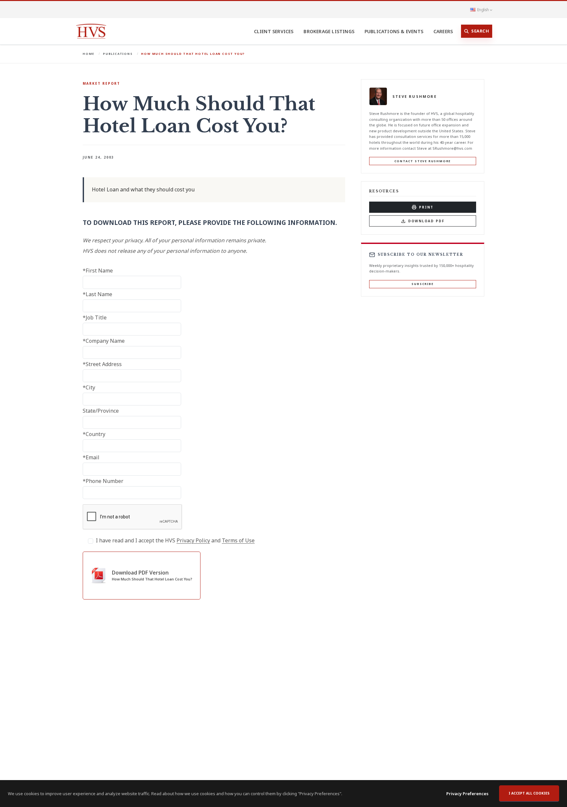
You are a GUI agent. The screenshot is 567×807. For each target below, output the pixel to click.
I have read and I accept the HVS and (175, 540)
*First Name (98, 270)
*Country (94, 434)
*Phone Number (103, 481)
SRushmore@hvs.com (452, 148)
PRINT (426, 207)
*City (89, 387)
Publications (118, 54)
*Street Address (102, 364)
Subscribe (422, 284)
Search (480, 31)
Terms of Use (238, 540)
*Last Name (97, 294)
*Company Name (104, 340)
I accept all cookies (529, 793)
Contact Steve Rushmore (422, 161)
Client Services (274, 31)
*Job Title (95, 317)
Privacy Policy (193, 540)
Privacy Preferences (467, 793)
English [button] (483, 9)
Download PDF (426, 221)
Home (88, 54)
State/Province (101, 410)
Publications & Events (394, 31)
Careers (443, 31)
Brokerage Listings (329, 31)
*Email (91, 457)
